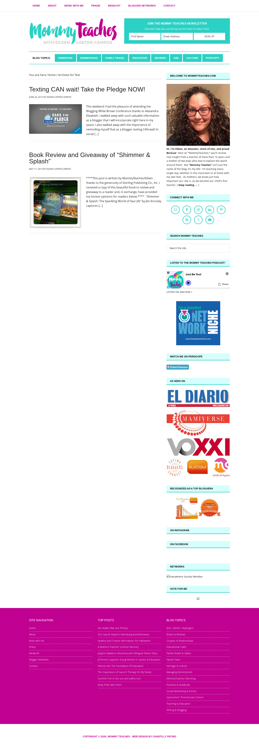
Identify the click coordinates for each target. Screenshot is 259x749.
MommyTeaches (198, 153)
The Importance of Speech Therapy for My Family (124, 672)
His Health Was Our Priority (113, 628)
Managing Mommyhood (179, 672)
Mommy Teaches (73, 31)
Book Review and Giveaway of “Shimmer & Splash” (89, 158)
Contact (33, 666)
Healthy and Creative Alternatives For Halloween (124, 640)
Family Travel (173, 659)
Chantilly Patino (164, 736)
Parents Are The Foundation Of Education (120, 666)
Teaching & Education (178, 703)
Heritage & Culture (176, 666)
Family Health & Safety (178, 653)
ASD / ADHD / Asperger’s (180, 628)
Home (32, 628)
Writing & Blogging (176, 710)
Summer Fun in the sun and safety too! (119, 678)
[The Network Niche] (198, 344)
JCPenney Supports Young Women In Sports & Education (129, 659)
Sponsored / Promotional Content (185, 697)
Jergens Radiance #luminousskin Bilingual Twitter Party (127, 653)
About (32, 634)
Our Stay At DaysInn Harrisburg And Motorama (123, 634)
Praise (32, 647)
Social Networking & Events (181, 691)
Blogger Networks (39, 659)
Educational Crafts (176, 647)
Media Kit (34, 653)
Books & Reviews (175, 634)
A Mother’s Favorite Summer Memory (118, 647)
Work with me (36, 640)
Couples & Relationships (179, 640)
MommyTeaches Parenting (181, 678)
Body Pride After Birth (110, 684)
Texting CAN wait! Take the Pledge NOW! (87, 89)
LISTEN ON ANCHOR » (179, 292)
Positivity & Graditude (178, 684)
